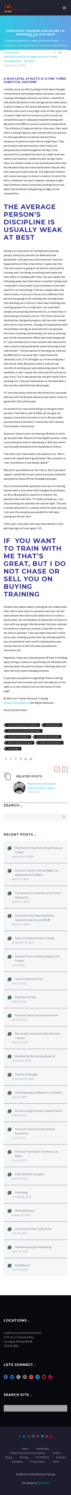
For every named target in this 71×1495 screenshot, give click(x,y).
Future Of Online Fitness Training (34, 938)
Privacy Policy (37, 1461)
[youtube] (44, 1378)
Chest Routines (53, 725)
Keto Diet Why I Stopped (29, 1174)
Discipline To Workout (18, 736)
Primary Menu (64, 7)
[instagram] (25, 1378)
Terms (55, 1461)
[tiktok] (50, 1378)
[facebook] (6, 1378)
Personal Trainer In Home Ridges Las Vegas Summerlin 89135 (36, 872)
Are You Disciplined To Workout (22, 725)
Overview (61, 1457)
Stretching (21, 1192)
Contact (56, 1453)
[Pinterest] (15, 758)
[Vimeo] (42, 1436)
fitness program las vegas (20, 742)
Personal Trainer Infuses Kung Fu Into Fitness (37, 958)
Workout (29, 61)
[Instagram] (33, 1436)
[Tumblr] (20, 758)
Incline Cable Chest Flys (29, 979)
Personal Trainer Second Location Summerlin (35, 1131)
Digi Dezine (43, 1483)
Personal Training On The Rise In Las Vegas (36, 1154)
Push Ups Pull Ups (25, 997)
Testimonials (42, 1448)
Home (25, 1448)
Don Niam (13, 52)
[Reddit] (30, 758)
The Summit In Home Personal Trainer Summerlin (38, 895)
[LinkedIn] (25, 758)
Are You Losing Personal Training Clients (39, 1110)
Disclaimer (17, 1461)
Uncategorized (12, 61)
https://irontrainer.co (16, 702)
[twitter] (18, 1378)
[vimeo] (38, 1378)
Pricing (8, 1457)
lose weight (13, 748)
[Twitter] (10, 758)
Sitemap (24, 1457)
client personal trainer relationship (24, 730)
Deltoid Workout (25, 1210)
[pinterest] (31, 1378)
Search (63, 816)
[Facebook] (5, 758)
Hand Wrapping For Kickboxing (33, 1247)
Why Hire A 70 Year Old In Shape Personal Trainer (39, 850)
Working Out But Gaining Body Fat (35, 1056)
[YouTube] (46, 1436)
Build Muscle (22, 1265)
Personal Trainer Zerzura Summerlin (36, 1015)
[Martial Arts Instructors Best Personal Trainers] (20, 788)
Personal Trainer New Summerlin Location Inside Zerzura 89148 (34, 918)
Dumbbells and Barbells (48, 736)
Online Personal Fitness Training (27, 1453)
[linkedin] (12, 1378)
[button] (57, 769)
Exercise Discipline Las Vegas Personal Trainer (31, 56)
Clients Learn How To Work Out (33, 1229)
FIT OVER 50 (42, 1457)
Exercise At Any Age (26, 1074)
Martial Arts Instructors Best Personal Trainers (37, 1036)
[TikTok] (51, 1436)
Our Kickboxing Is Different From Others (38, 1092)
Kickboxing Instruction (50, 742)
